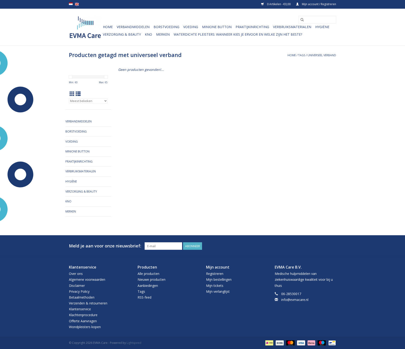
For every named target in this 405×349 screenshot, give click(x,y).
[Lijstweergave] (78, 94)
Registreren (214, 273)
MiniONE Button (217, 27)
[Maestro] (321, 343)
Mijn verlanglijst (218, 291)
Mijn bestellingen (219, 279)
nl (71, 4)
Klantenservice (80, 309)
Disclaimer (77, 285)
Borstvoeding (166, 27)
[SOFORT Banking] (311, 343)
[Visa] (300, 343)
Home (108, 27)
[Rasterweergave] (72, 94)
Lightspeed (134, 343)
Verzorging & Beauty (122, 34)
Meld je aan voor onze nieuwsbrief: (105, 245)
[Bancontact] (331, 343)
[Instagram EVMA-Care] (332, 246)
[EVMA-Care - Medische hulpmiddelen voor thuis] (85, 27)
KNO (148, 34)
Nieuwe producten (151, 279)
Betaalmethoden (81, 297)
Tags (301, 55)
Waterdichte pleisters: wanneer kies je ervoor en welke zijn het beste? (238, 34)
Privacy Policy (79, 291)
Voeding (190, 27)
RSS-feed (144, 297)
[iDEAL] (269, 343)
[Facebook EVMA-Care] (324, 246)
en (77, 4)
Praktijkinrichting (252, 27)
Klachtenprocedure (83, 315)
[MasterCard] (290, 343)
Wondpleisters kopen (85, 327)
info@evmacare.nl (294, 299)
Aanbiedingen (148, 285)
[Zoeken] (302, 19)
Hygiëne (322, 27)
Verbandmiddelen (133, 27)
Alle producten (148, 273)
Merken (163, 34)
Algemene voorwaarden (87, 279)
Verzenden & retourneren (88, 303)
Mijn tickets (214, 285)
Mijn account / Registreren (318, 4)
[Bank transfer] (279, 343)
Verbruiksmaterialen (292, 27)
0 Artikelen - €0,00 (278, 4)
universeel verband (322, 55)
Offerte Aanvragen (83, 321)
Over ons (76, 273)
